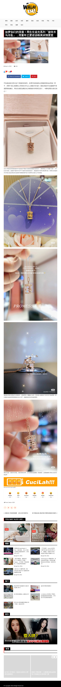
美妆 (11, 25)
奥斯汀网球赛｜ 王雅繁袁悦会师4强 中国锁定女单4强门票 (16, 673)
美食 (32, 21)
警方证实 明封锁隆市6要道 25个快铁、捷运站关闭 (21, 603)
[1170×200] (30, 481)
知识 (22, 25)
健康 (17, 25)
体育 (22, 21)
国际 (11, 21)
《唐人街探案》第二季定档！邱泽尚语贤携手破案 (23, 641)
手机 (48, 21)
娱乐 (17, 21)
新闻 (6, 21)
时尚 (6, 25)
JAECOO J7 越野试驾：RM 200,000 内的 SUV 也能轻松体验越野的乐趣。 (21, 570)
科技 (43, 21)
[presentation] (53, 657)
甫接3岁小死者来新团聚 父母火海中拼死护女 (16, 513)
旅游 (37, 21)
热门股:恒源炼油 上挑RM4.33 (21, 594)
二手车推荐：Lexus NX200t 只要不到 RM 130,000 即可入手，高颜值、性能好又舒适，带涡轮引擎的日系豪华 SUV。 (48, 551)
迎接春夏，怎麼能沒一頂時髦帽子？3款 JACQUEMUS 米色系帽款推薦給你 (43, 536)
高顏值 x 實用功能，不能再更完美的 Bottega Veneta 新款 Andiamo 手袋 (16, 536)
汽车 (53, 21)
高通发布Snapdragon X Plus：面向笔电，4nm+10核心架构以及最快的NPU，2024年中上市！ (21, 551)
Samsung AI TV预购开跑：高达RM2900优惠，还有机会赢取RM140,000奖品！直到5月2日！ (48, 561)
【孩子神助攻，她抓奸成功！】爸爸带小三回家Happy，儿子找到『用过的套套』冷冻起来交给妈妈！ (21, 561)
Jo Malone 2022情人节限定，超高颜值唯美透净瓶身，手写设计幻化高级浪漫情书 (48, 595)
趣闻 (27, 21)
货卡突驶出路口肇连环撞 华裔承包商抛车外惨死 (44, 513)
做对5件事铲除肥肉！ (46, 586)
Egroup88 (13, 487)
